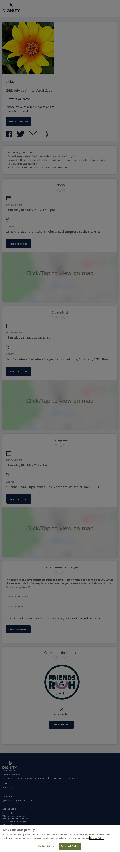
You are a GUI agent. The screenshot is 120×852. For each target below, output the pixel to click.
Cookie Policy (97, 837)
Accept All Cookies (70, 846)
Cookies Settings (46, 846)
